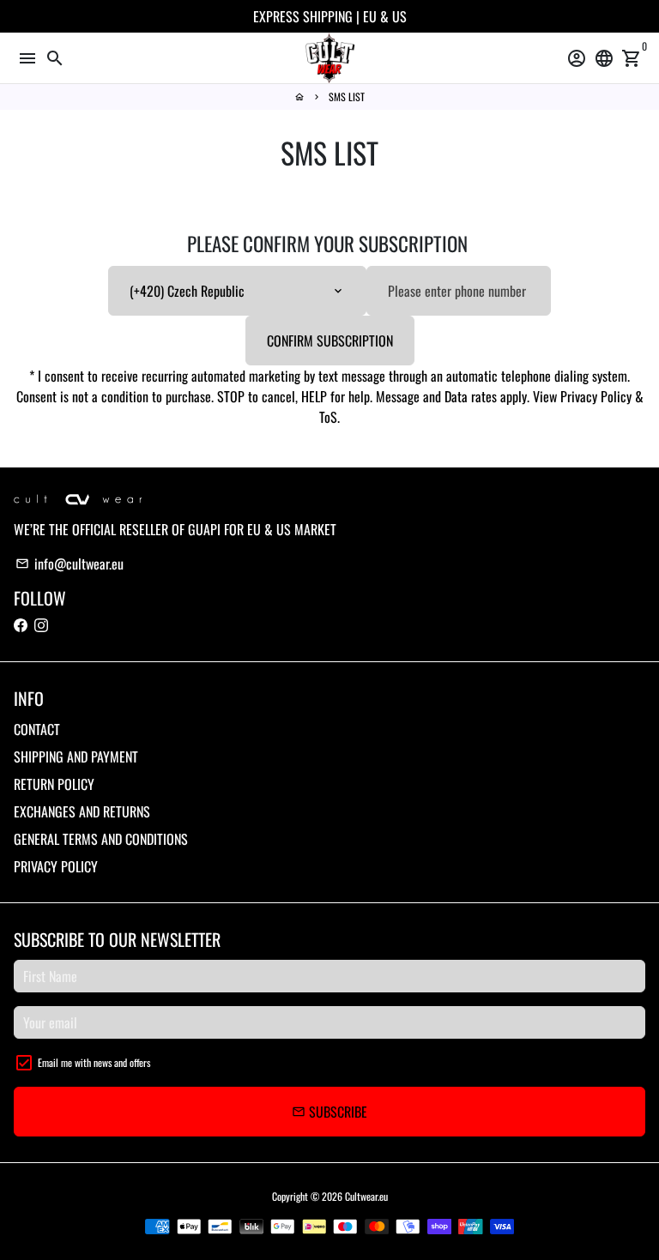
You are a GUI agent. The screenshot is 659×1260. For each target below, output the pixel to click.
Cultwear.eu (366, 1196)
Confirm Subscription (330, 340)
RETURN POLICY (54, 784)
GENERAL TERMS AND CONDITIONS (101, 839)
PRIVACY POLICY (56, 866)
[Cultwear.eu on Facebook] (20, 625)
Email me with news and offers (94, 1062)
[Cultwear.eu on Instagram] (41, 625)
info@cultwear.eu (69, 563)
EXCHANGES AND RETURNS (82, 811)
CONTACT (37, 729)
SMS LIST (347, 96)
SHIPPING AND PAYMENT (76, 756)
